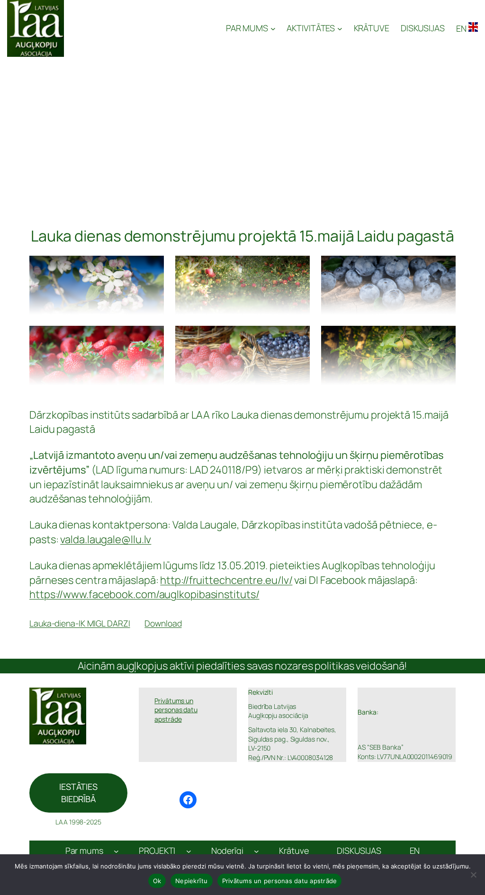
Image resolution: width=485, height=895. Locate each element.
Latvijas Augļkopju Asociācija (145, 28)
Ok (157, 881)
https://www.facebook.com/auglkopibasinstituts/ (144, 594)
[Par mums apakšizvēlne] (116, 851)
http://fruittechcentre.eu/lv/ (226, 580)
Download (162, 623)
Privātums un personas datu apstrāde (279, 881)
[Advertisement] (242, 128)
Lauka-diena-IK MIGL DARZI (79, 623)
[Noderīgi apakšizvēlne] (256, 851)
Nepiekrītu (191, 881)
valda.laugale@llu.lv (105, 539)
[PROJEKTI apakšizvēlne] (188, 851)
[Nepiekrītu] (473, 874)
